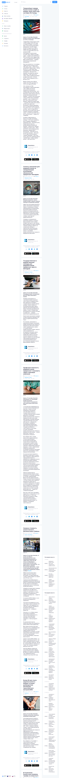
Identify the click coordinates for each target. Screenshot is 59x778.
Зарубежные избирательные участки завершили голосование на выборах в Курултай (52, 669)
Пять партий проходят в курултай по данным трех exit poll (51, 677)
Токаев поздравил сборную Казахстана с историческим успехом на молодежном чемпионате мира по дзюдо (52, 652)
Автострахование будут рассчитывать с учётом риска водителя (52, 634)
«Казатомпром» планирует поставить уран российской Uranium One (52, 716)
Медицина (27, 177)
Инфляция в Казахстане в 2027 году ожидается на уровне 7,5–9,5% (52, 563)
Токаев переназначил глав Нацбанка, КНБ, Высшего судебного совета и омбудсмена (52, 609)
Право (30, 177)
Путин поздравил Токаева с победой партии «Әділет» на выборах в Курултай (52, 618)
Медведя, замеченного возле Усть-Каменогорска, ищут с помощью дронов (52, 706)
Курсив (29, 570)
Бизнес (26, 534)
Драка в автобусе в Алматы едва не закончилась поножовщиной (52, 746)
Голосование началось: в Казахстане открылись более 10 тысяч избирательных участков (52, 687)
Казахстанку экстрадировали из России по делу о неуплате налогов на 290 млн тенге (52, 753)
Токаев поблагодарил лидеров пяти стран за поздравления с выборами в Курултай (52, 583)
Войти (55, 1)
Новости (36, 14)
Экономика (27, 16)
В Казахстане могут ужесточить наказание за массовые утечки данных (52, 769)
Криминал (27, 693)
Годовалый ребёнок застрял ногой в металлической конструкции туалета (52, 761)
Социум (30, 272)
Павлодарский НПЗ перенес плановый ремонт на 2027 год (52, 661)
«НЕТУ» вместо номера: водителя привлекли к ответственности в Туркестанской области (52, 600)
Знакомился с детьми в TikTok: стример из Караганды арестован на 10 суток (52, 697)
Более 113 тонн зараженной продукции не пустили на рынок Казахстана (52, 731)
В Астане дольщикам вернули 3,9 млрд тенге (51, 575)
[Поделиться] (26, 155)
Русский (15, 2)
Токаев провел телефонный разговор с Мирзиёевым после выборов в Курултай (52, 627)
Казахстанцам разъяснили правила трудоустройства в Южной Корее (52, 739)
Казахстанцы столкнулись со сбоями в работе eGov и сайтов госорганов (52, 724)
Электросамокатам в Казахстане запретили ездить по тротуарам (53, 570)
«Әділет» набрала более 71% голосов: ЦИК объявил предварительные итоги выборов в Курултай (52, 642)
